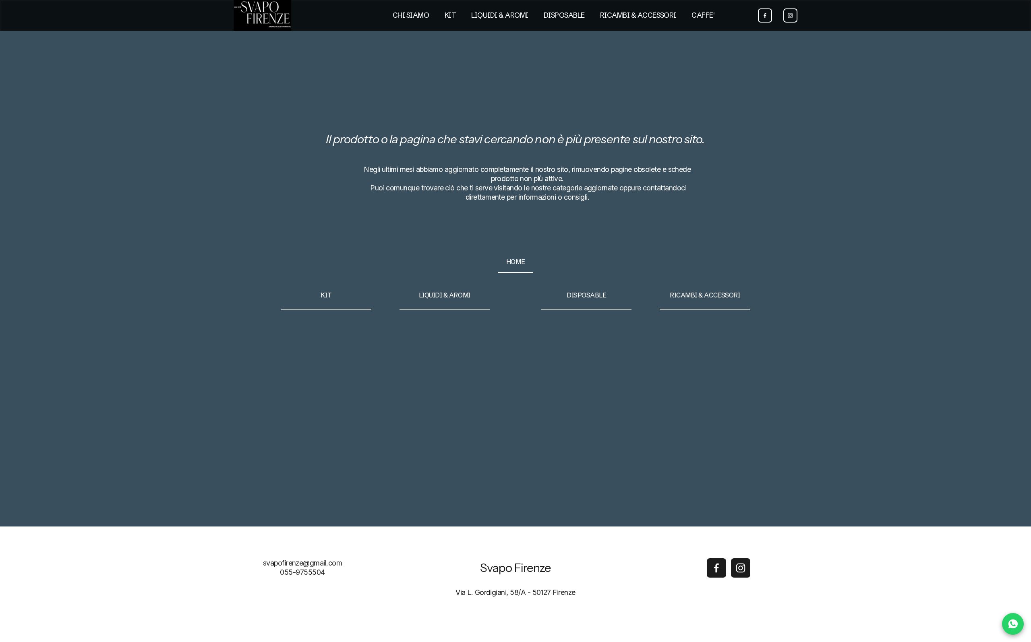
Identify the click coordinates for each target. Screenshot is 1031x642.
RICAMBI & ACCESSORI (638, 15)
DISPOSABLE (564, 15)
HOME (515, 262)
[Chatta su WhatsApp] (1013, 624)
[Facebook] (765, 15)
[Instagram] (790, 15)
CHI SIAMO (411, 15)
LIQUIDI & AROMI (499, 15)
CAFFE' (702, 15)
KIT (450, 15)
